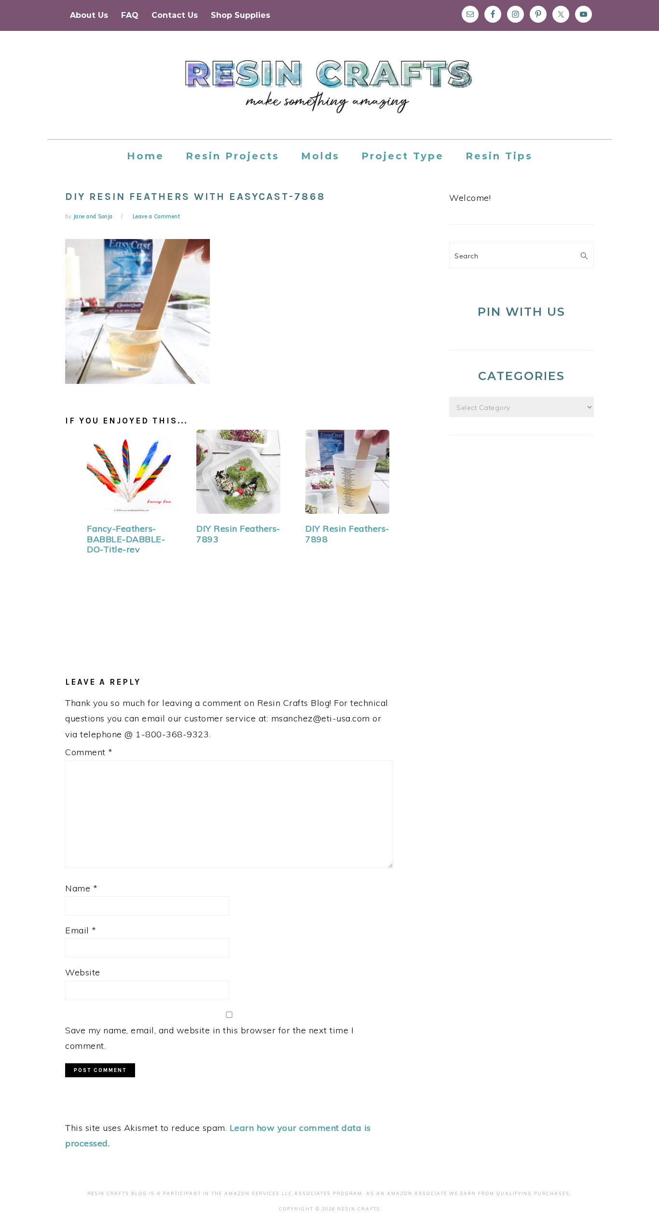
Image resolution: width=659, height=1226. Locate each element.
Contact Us (174, 15)
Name (81, 888)
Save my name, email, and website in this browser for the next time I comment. (209, 1038)
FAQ (129, 15)
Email (80, 930)
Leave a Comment (156, 216)
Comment (89, 752)
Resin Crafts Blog (329, 93)
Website (82, 972)
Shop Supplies (240, 15)
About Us (89, 15)
